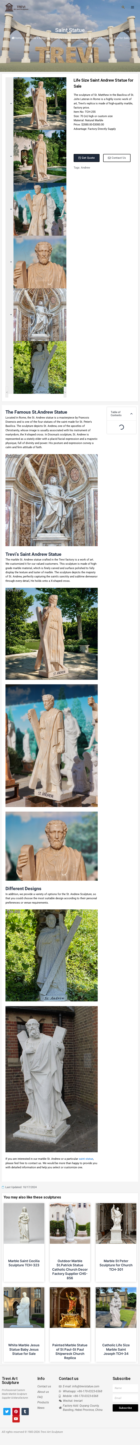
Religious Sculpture (50, 38)
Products (30, 38)
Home (18, 38)
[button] (131, 414)
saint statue (86, 1158)
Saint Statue (70, 30)
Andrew (85, 167)
